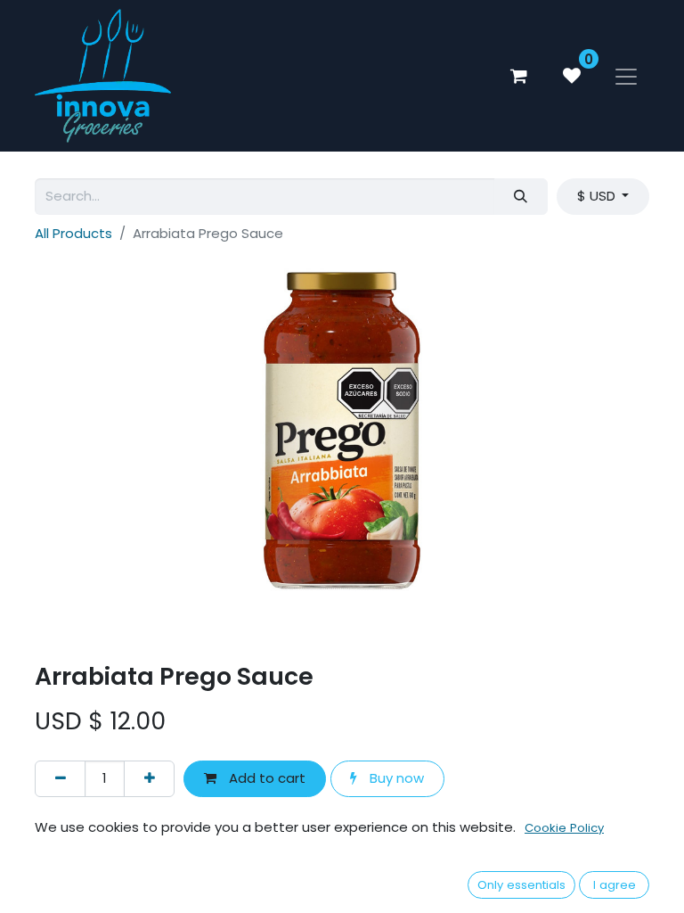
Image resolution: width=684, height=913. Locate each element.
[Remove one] (60, 779)
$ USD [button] (598, 195)
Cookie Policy (564, 827)
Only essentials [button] (521, 884)
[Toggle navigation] (626, 76)
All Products (73, 233)
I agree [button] (614, 884)
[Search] (521, 196)
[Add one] (149, 779)
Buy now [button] (395, 778)
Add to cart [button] (265, 778)
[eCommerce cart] (518, 75)
